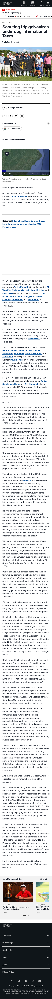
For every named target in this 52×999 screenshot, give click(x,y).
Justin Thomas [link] (25, 350)
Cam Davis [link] (7, 293)
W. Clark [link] (11, 16)
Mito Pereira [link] (17, 299)
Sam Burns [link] (19, 353)
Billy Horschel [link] (31, 384)
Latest (5, 912)
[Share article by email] (22, 116)
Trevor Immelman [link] (18, 196)
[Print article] (16, 116)
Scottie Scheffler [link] (33, 353)
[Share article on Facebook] (10, 116)
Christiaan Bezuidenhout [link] (23, 290)
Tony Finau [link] (7, 356)
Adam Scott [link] (33, 299)
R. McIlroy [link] (43, 16)
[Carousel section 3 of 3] (28, 915)
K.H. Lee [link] (40, 290)
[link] (7, 3)
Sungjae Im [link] (29, 296)
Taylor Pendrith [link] (21, 287)
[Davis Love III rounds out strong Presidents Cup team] (18, 892)
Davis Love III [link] (16, 359)
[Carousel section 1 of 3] (24, 915)
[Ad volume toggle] (7, 154)
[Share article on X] (4, 116)
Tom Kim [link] (19, 296)
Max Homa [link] (15, 384)
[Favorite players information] (48, 123)
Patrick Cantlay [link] (9, 350)
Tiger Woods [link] (34, 338)
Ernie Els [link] (27, 480)
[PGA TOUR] (7, 925)
